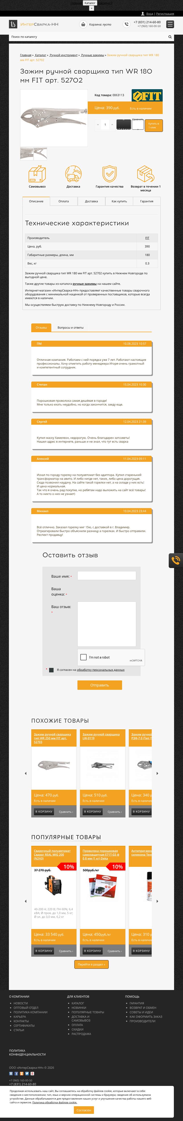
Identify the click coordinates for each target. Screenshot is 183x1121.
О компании (19, 996)
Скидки (77, 1029)
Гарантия (137, 1003)
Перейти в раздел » (91, 964)
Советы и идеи (141, 1012)
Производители (142, 1021)
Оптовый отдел (26, 1008)
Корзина (105, 3)
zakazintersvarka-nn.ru (25, 13)
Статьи (19, 1030)
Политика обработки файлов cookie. (54, 1102)
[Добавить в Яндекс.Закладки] (32, 1073)
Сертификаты (24, 1026)
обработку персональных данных (101, 670)
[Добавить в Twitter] (27, 1073)
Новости (21, 1003)
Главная (76, 3)
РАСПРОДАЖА (81, 1034)
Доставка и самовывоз (81, 1018)
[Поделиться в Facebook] (16, 1073)
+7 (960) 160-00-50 (149, 26)
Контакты (21, 1021)
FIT (147, 238)
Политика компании (31, 1012)
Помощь (132, 996)
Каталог (78, 1003)
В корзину (123, 124)
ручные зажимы (85, 284)
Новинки (79, 1008)
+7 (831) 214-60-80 (147, 22)
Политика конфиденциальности (27, 1052)
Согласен (84, 1110)
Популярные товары (66, 837)
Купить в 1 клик (153, 125)
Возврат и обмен (143, 1008)
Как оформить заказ (146, 1017)
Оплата (77, 1025)
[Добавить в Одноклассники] (21, 1073)
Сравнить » (138, 124)
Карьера (20, 1017)
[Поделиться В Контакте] (11, 1073)
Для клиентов (78, 996)
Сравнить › (66, 812)
